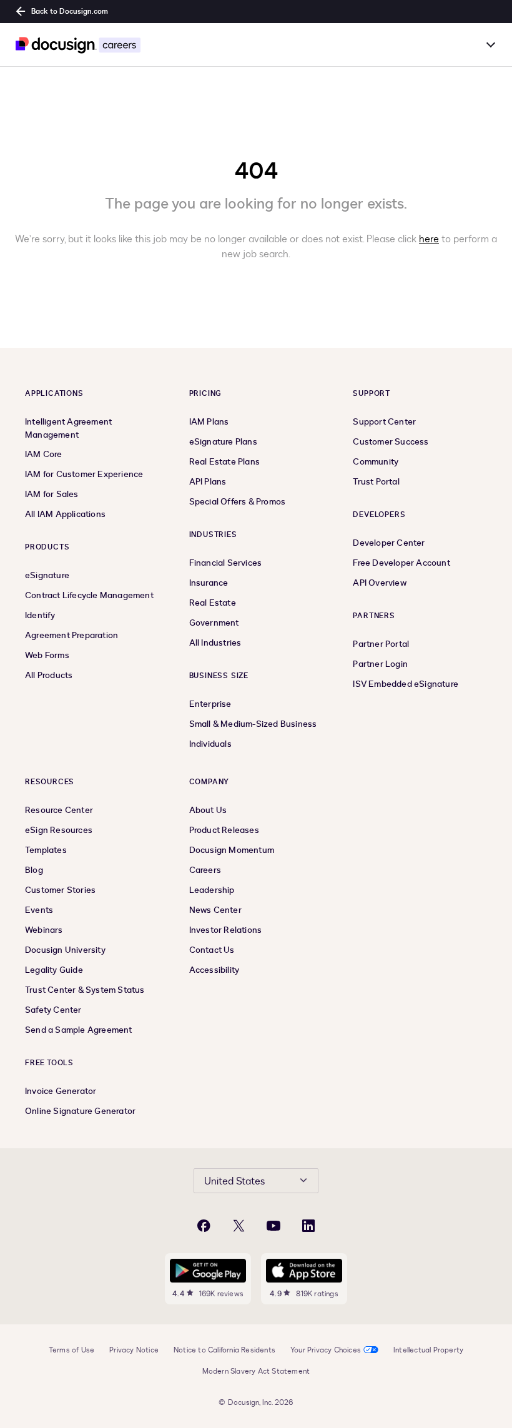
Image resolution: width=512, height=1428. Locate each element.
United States (234, 1181)
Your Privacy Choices (325, 1350)
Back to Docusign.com (69, 11)
